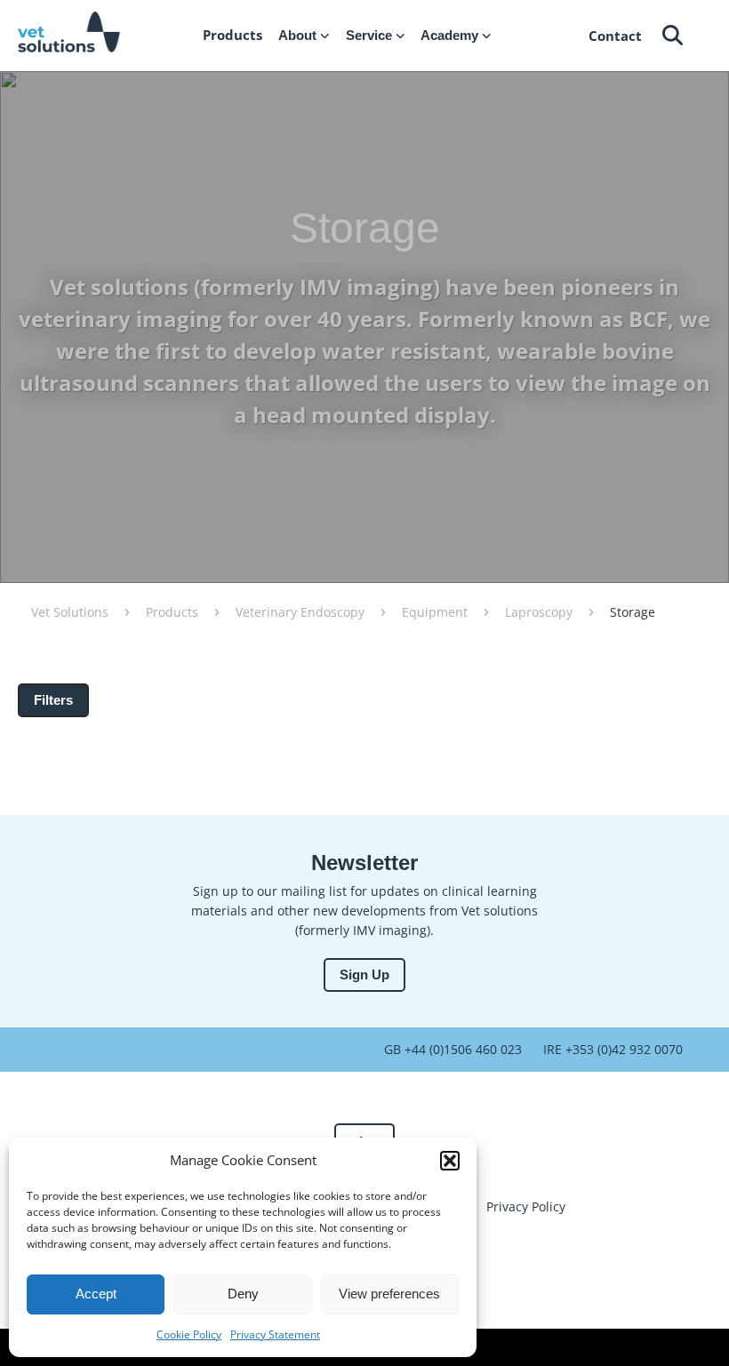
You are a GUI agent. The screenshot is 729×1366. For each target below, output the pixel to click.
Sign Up (364, 974)
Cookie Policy (188, 1334)
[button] (450, 1161)
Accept (96, 1293)
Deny (243, 1293)
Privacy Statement (275, 1334)
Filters (53, 699)
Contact (615, 35)
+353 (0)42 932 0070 (622, 1049)
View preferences (389, 1293)
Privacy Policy (525, 1206)
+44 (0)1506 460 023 (461, 1049)
